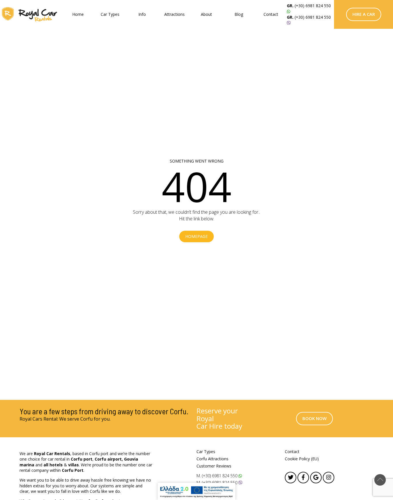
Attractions (174, 14)
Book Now (314, 418)
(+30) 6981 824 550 (313, 5)
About (206, 14)
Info (142, 14)
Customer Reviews (214, 466)
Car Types (110, 14)
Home (78, 14)
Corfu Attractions (212, 458)
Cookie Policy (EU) (302, 458)
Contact (271, 14)
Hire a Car (363, 14)
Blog (238, 14)
